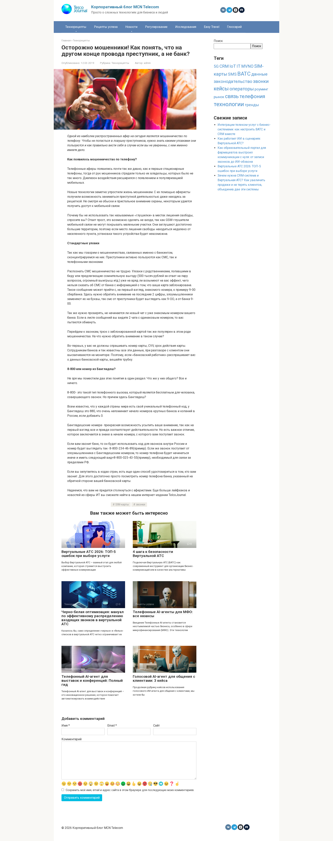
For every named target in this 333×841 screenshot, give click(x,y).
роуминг (261, 89)
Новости (131, 27)
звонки (140, 504)
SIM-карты (122, 504)
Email (112, 725)
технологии (229, 104)
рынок (219, 97)
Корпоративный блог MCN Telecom (125, 7)
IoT (233, 66)
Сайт (156, 725)
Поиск (218, 41)
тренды (252, 105)
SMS (232, 74)
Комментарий (71, 739)
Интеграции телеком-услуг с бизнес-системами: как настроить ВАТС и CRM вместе (244, 129)
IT (238, 66)
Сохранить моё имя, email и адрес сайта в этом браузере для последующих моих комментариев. (130, 790)
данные (259, 74)
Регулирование (156, 27)
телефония (252, 96)
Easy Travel (211, 27)
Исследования (185, 27)
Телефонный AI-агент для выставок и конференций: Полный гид (92, 680)
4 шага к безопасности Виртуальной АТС (153, 553)
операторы (242, 89)
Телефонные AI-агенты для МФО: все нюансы (163, 614)
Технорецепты (75, 27)
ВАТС (244, 74)
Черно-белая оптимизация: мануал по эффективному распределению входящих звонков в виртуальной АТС (92, 618)
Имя (65, 725)
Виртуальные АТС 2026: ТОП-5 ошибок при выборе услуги (88, 553)
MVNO (247, 66)
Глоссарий (234, 27)
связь (232, 96)
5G (216, 66)
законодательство (233, 81)
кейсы (221, 89)
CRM (224, 66)
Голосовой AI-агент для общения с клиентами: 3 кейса (164, 678)
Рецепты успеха (106, 27)
